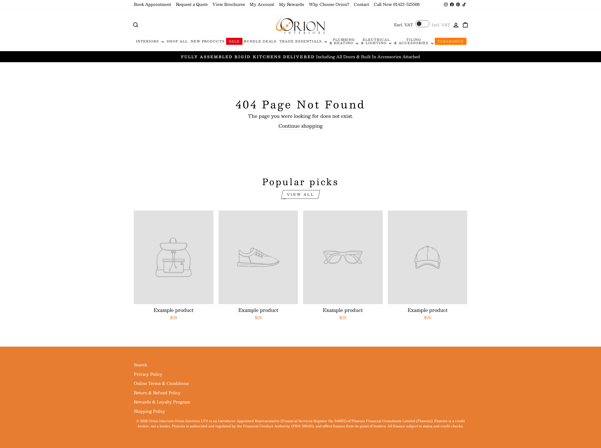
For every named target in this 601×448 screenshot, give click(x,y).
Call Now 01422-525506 (397, 4)
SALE (234, 41)
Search (140, 364)
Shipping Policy (149, 411)
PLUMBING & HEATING (342, 41)
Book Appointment (152, 4)
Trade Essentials (301, 41)
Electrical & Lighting (375, 41)
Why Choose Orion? (329, 4)
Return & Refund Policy (157, 392)
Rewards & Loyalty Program (162, 401)
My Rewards (291, 4)
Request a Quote (192, 4)
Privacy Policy (148, 374)
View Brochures (228, 4)
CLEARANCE (451, 41)
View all (300, 194)
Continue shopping (300, 126)
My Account (262, 4)
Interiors (148, 41)
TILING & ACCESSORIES (412, 41)
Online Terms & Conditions (161, 383)
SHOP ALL (177, 41)
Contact (361, 4)
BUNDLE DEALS (260, 41)
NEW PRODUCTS (208, 41)
